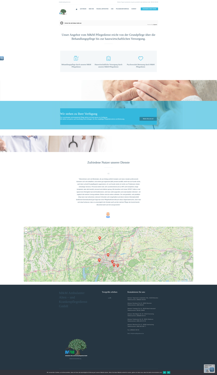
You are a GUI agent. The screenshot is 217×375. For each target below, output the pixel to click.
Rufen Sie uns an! (148, 118)
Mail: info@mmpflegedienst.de (135, 333)
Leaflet (178, 281)
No (168, 372)
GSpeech (155, 24)
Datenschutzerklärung (75, 358)
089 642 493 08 (154, 2)
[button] (112, 262)
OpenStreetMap (184, 281)
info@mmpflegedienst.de (64, 2)
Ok (164, 372)
